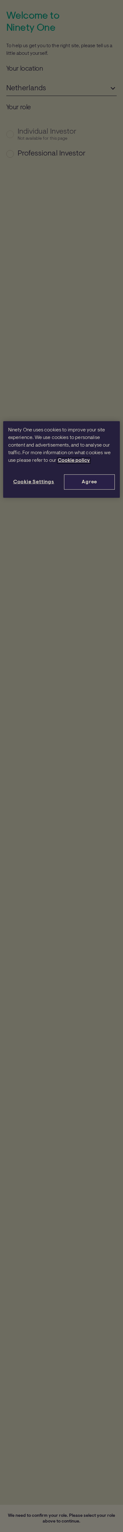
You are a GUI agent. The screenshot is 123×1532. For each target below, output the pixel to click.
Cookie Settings (33, 482)
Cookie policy (74, 460)
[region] (61, 459)
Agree (89, 482)
